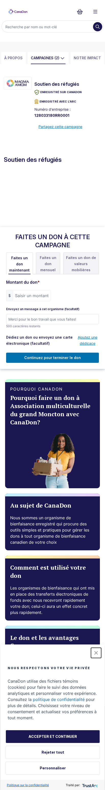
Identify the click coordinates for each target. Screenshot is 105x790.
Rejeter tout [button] (53, 752)
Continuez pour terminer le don (52, 357)
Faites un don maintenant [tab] (19, 264)
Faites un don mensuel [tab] (48, 263)
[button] (96, 653)
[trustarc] (89, 785)
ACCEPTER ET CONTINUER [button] (53, 736)
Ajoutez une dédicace (87, 340)
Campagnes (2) (45, 58)
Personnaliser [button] (53, 768)
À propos (13, 58)
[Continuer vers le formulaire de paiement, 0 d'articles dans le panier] (81, 11)
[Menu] (95, 11)
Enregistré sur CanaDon (61, 92)
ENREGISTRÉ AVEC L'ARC (58, 101)
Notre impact (87, 58)
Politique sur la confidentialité (28, 785)
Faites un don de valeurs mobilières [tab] (81, 263)
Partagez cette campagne (60, 126)
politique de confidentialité (59, 699)
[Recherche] (97, 26)
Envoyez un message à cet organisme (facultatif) (43, 309)
